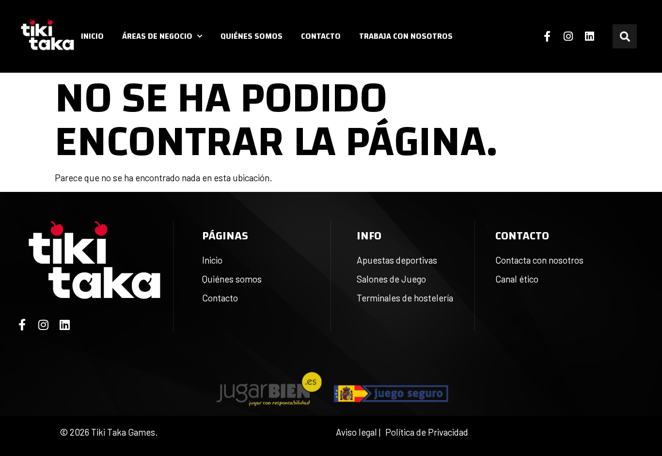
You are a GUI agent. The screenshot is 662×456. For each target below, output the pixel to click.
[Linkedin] (589, 36)
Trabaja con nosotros (406, 36)
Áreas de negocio (157, 36)
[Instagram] (568, 36)
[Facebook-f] (547, 36)
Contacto (321, 36)
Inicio (92, 36)
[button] (625, 36)
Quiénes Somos (252, 36)
